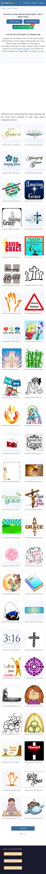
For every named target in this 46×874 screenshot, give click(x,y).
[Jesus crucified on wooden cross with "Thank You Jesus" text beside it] (34, 498)
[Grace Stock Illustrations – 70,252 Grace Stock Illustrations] (11, 807)
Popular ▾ (34, 3)
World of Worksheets (13, 868)
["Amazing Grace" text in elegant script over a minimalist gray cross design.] (11, 276)
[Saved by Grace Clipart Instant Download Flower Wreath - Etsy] (34, 807)
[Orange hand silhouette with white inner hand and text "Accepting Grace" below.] (11, 303)
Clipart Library (7, 849)
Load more (23, 828)
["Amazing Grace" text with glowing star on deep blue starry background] (34, 189)
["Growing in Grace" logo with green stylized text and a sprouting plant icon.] (11, 498)
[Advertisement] (23, 88)
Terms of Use (12, 854)
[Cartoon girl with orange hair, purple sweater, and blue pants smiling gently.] (34, 702)
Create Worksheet (31, 21)
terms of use (39, 51)
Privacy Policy (13, 861)
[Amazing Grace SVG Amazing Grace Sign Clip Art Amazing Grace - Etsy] (34, 779)
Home (4, 8)
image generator (24, 49)
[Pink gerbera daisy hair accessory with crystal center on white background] (11, 554)
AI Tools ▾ (26, 3)
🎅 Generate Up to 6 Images (24, 26)
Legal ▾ (41, 3)
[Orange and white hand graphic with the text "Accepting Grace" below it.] (11, 779)
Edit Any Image (14, 21)
